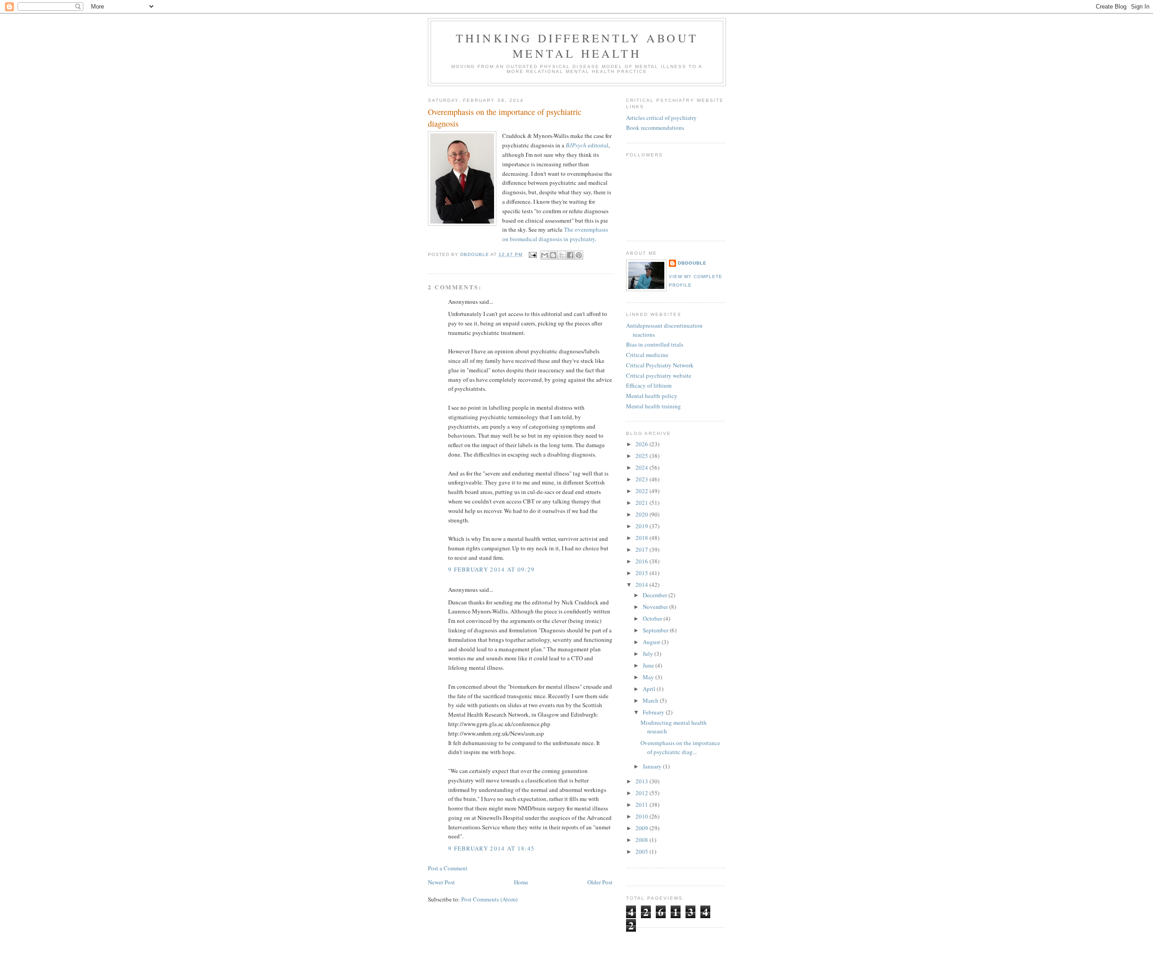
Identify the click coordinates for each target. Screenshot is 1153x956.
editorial (587, 145)
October (653, 618)
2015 (642, 573)
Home (521, 882)
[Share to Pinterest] (578, 255)
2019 (642, 526)
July (648, 654)
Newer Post (441, 882)
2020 (642, 514)
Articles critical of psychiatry (661, 118)
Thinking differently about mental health (577, 45)
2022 (642, 491)
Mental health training (653, 406)
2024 (642, 467)
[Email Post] (532, 254)
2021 (642, 503)
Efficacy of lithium (649, 385)
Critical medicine (647, 355)
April (650, 689)
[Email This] (544, 255)
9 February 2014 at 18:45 (491, 848)
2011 (642, 804)
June (649, 665)
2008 (642, 840)
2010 (642, 816)
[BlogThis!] (553, 255)
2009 (642, 828)
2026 (642, 444)
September (656, 630)
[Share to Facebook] (570, 255)
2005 (642, 851)
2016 (642, 561)
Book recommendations (655, 128)
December (655, 595)
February (654, 712)
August (652, 642)
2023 (642, 479)
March (651, 700)
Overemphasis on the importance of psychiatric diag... (680, 747)
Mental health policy (651, 396)
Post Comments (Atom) (489, 899)
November (656, 607)
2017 (642, 549)
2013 (642, 781)
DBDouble (692, 263)
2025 (642, 456)
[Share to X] (561, 255)
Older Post (600, 882)
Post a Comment (448, 868)
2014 (642, 585)
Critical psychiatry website (658, 375)
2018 (642, 538)
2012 (642, 793)
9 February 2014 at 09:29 (491, 569)
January (653, 766)
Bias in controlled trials (654, 344)
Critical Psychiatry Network (660, 365)
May (649, 677)
